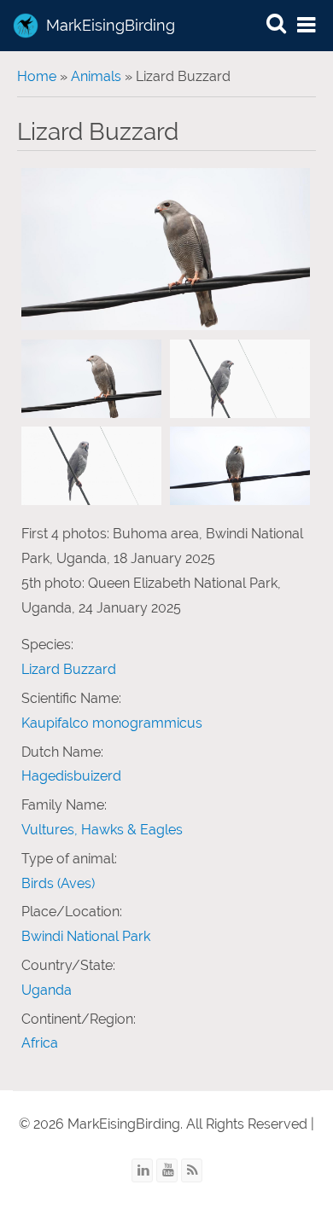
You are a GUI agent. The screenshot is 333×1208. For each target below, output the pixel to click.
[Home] (25, 25)
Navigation (307, 26)
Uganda (46, 990)
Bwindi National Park (85, 936)
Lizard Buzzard (68, 669)
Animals (96, 76)
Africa (39, 1043)
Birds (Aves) (58, 883)
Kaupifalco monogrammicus (111, 723)
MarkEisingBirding (110, 25)
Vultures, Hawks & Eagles (102, 830)
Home (36, 76)
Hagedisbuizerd (71, 776)
